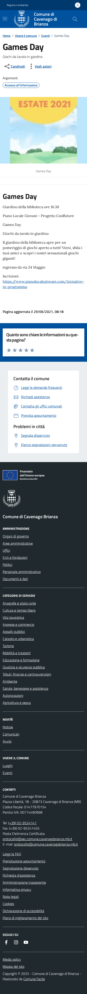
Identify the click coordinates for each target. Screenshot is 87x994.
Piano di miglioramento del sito (25, 918)
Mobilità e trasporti (17, 653)
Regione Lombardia (17, 5)
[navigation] (5, 18)
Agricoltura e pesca (17, 702)
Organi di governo (16, 536)
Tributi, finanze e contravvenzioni (27, 674)
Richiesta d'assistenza (19, 875)
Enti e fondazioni (15, 557)
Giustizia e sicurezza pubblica (24, 667)
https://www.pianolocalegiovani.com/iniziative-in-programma (43, 284)
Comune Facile (34, 979)
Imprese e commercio (18, 624)
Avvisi (7, 741)
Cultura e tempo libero (19, 610)
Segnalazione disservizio (20, 868)
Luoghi (7, 765)
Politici (7, 564)
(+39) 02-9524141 (22, 823)
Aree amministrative (18, 543)
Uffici (6, 550)
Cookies (8, 903)
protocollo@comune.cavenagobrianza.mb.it (46, 844)
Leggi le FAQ (12, 854)
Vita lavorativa (13, 617)
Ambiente (10, 681)
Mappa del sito (13, 966)
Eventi (45, 35)
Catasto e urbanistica (18, 638)
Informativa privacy (17, 889)
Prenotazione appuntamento (24, 861)
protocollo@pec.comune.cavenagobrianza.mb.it (37, 839)
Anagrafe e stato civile (19, 603)
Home (6, 35)
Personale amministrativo (22, 571)
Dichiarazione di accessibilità (23, 910)
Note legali (11, 896)
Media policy (12, 959)
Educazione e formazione (21, 660)
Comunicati (11, 734)
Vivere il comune (26, 35)
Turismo (8, 645)
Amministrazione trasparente (24, 882)
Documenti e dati (15, 578)
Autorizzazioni (13, 695)
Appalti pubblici (14, 631)
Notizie (8, 727)
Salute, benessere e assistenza (25, 688)
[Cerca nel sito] (75, 19)
